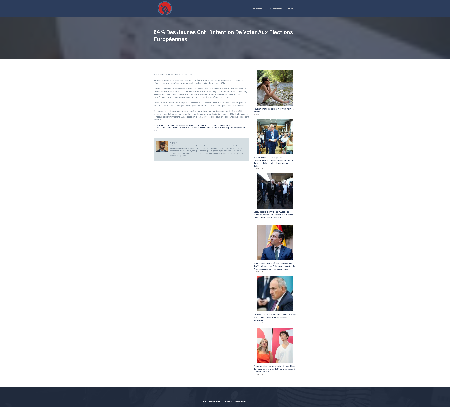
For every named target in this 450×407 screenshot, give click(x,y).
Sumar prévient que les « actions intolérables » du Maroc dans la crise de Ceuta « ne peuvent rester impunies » (274, 369)
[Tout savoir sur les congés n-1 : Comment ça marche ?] (275, 104)
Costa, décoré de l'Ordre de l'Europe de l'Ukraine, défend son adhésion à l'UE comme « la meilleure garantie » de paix (274, 215)
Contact (290, 8)
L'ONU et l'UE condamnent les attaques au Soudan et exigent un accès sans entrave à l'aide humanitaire (195, 125)
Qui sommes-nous (274, 8)
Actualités (257, 8)
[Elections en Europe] (165, 8)
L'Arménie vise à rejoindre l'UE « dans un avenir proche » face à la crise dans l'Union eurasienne (275, 317)
